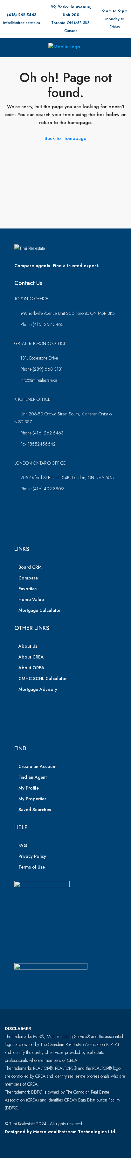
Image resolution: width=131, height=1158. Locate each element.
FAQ (22, 845)
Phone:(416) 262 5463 (42, 324)
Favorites (27, 589)
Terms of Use (31, 867)
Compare (28, 578)
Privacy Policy (32, 856)
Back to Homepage (65, 138)
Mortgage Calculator (39, 610)
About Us (27, 646)
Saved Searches (34, 809)
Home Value (31, 599)
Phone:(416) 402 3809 (42, 489)
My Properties (32, 799)
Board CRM (30, 567)
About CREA (31, 657)
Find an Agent (32, 777)
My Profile (28, 788)
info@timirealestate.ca (21, 23)
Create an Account (37, 766)
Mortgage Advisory (37, 689)
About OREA (31, 668)
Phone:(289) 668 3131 (41, 369)
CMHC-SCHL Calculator (42, 678)
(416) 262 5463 (21, 15)
